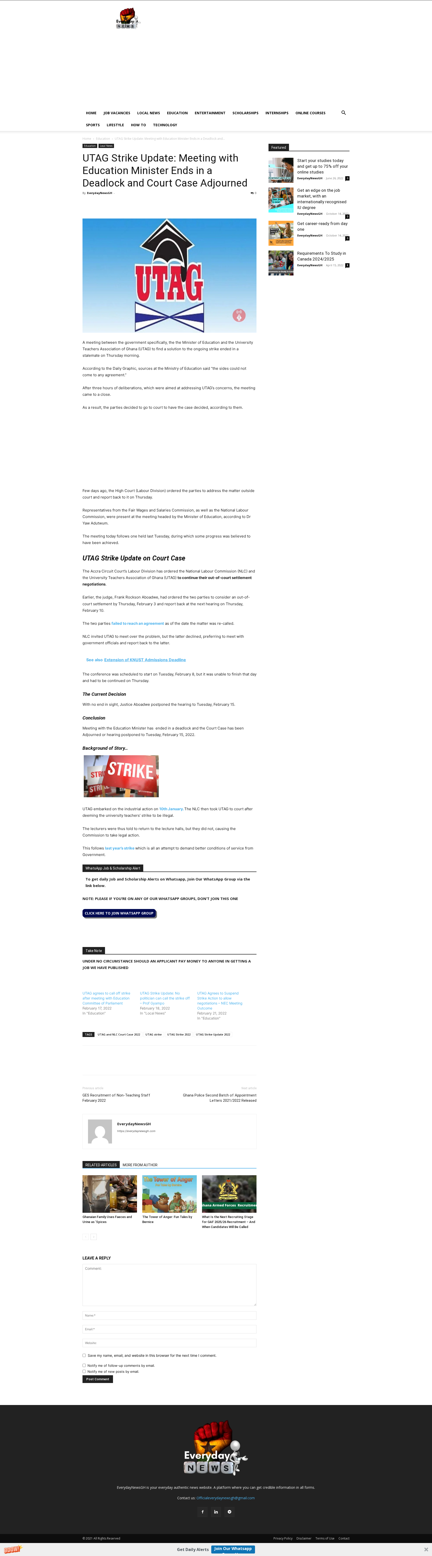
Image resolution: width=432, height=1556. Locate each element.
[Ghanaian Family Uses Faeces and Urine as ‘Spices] (109, 1194)
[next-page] (93, 1237)
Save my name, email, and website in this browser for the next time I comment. (152, 1355)
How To (138, 124)
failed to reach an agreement (138, 623)
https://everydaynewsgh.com (136, 1131)
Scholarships (245, 112)
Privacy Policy (283, 1538)
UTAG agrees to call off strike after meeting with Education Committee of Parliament (106, 998)
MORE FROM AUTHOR (140, 1165)
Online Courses (311, 112)
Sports (93, 124)
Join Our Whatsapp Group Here (233, 1550)
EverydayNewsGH (99, 193)
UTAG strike (154, 1034)
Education (177, 112)
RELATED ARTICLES (101, 1165)
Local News (148, 112)
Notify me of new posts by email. (113, 1372)
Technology (165, 124)
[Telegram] (133, 204)
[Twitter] (99, 204)
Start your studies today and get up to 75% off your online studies (322, 166)
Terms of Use (325, 1538)
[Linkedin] (122, 204)
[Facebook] (87, 204)
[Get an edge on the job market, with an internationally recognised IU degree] (281, 200)
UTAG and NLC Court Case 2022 (119, 1034)
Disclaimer (304, 1538)
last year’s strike (119, 848)
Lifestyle (115, 124)
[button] (216, 1549)
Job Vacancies (117, 112)
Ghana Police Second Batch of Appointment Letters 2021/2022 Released (219, 1098)
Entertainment (210, 112)
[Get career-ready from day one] (281, 233)
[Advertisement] (216, 69)
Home (91, 112)
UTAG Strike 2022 (178, 1034)
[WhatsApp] (111, 204)
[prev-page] (85, 1237)
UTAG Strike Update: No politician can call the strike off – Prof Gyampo (165, 998)
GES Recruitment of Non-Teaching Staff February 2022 (116, 1098)
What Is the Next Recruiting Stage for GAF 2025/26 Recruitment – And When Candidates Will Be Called (228, 1222)
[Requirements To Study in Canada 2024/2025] (281, 263)
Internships (277, 112)
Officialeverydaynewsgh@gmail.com (225, 1498)
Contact (344, 1538)
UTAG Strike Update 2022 (213, 1034)
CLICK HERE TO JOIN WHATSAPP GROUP (119, 913)
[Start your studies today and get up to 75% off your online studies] (281, 170)
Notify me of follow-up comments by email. (121, 1366)
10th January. (171, 808)
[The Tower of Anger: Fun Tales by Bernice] (169, 1194)
